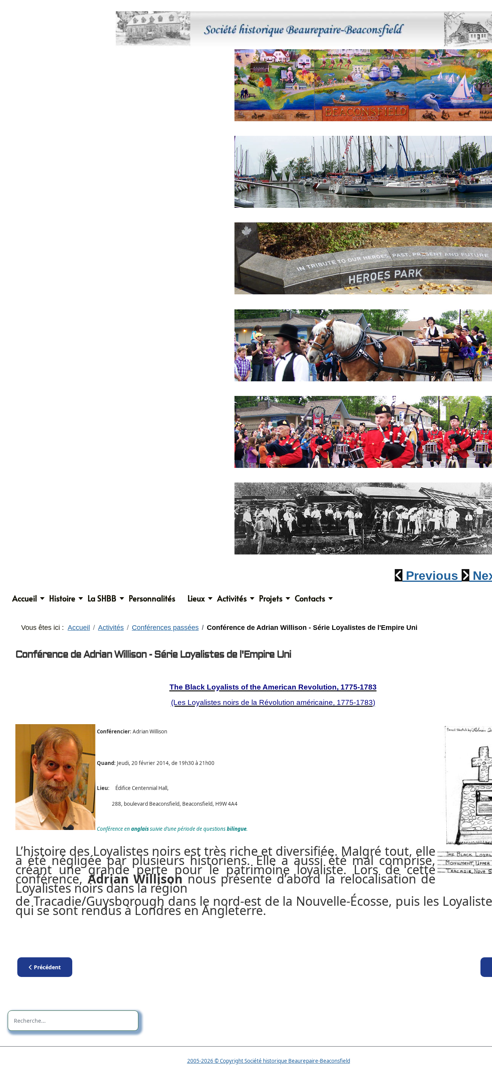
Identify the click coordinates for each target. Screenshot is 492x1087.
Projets (271, 598)
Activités (232, 598)
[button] (428, 576)
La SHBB (102, 598)
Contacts (310, 598)
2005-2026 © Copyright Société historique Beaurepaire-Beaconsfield (268, 1060)
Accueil (24, 598)
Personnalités (152, 598)
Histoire (62, 598)
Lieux (196, 598)
